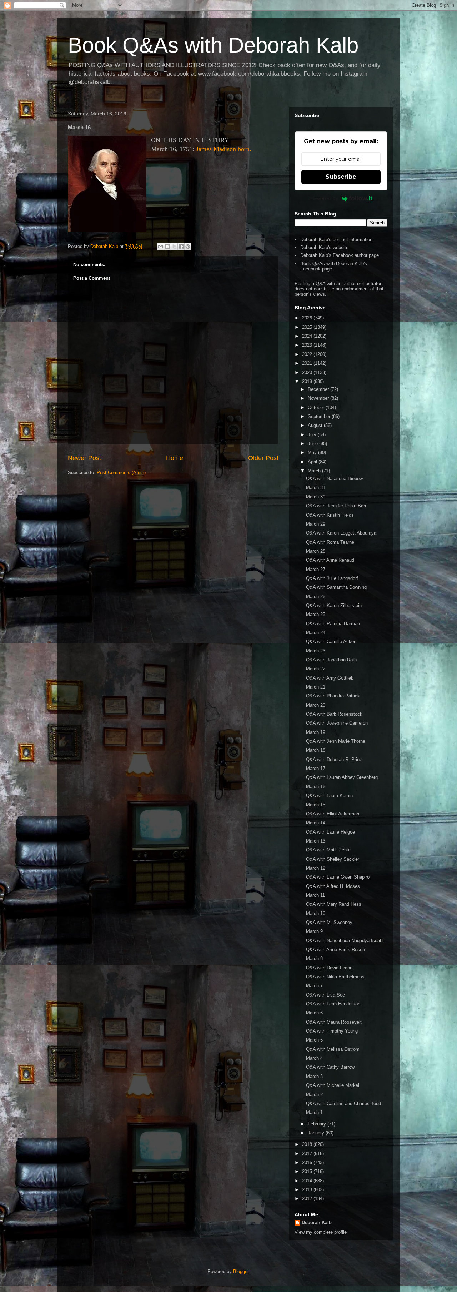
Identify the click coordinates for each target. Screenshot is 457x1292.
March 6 (314, 1012)
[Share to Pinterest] (187, 246)
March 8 (314, 958)
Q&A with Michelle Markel (332, 1085)
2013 (307, 1189)
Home (174, 458)
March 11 (315, 895)
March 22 (315, 668)
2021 (307, 363)
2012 (307, 1198)
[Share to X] (174, 246)
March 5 (314, 1040)
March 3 (314, 1076)
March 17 (315, 768)
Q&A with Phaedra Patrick (333, 696)
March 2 (314, 1094)
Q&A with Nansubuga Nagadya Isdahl (344, 940)
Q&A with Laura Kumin (329, 795)
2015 (307, 1171)
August (316, 425)
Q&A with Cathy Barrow (330, 1067)
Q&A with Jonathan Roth (331, 659)
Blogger (240, 1271)
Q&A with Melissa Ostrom (333, 1049)
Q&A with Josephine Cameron (337, 723)
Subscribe (341, 176)
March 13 (315, 841)
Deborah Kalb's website (324, 247)
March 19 (315, 732)
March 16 (315, 786)
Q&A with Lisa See (325, 995)
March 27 (315, 569)
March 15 (315, 804)
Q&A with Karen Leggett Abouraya (341, 533)
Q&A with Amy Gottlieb (329, 678)
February (317, 1124)
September (320, 416)
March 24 (315, 632)
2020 (307, 372)
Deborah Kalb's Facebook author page (339, 255)
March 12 (315, 868)
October (317, 407)
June (313, 443)
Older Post (263, 458)
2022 (307, 354)
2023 (307, 345)
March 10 (315, 913)
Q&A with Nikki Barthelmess (335, 976)
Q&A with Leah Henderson (333, 1004)
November (319, 398)
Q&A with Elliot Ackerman (332, 813)
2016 (307, 1162)
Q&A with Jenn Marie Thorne (335, 741)
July (313, 434)
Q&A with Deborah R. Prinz (334, 759)
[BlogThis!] (167, 246)
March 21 (315, 687)
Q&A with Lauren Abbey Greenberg (342, 777)
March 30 (315, 497)
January (317, 1133)
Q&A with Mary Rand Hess (333, 904)
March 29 (315, 524)
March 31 (315, 487)
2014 (307, 1180)
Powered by (324, 198)
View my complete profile (321, 1232)
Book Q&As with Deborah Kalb (213, 45)
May (313, 452)
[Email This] (160, 246)
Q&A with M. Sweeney (329, 922)
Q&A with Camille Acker (330, 641)
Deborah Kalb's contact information (336, 239)
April (313, 461)
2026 (307, 317)
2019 (307, 381)
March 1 (314, 1112)
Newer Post (84, 458)
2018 (307, 1144)
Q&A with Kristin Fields (330, 515)
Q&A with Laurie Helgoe (330, 832)
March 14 (315, 822)
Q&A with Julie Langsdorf (332, 578)
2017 (307, 1153)
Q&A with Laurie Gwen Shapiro (338, 877)
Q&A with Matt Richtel (329, 850)
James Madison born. (223, 149)
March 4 (314, 1058)
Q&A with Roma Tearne (330, 542)
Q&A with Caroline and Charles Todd (343, 1103)
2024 (307, 336)
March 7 (314, 985)
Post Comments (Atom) (121, 472)
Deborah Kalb (317, 1222)
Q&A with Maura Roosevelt (334, 1022)
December (319, 389)
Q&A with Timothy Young (332, 1031)
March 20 (315, 705)
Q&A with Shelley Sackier (332, 859)
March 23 (315, 651)
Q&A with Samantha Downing (336, 587)
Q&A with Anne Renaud (330, 560)
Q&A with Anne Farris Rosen (335, 949)
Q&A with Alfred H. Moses (333, 886)
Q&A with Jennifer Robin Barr (336, 505)
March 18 (315, 750)
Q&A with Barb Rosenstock (334, 714)
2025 (307, 327)
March (315, 470)
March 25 (315, 614)
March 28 (315, 551)
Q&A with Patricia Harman (333, 623)
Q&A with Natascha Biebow (334, 478)
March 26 (315, 596)
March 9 (314, 931)
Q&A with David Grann (329, 967)
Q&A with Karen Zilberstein (334, 605)
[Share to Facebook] (181, 246)
